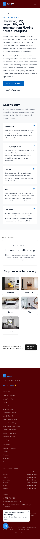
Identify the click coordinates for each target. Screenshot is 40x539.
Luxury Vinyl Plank (8, 399)
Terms (23, 533)
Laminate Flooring (8, 409)
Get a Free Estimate (13, 84)
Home (4, 14)
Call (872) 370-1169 (13, 90)
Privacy (17, 533)
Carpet (5, 402)
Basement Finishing (9, 436)
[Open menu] (35, 3)
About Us (6, 455)
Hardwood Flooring (9, 396)
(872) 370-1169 (10, 498)
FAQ (4, 462)
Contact (5, 451)
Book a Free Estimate (9, 448)
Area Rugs (6, 440)
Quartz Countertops (9, 433)
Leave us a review (8, 385)
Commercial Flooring (9, 413)
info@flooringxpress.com (13, 501)
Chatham (33, 513)
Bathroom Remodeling (10, 419)
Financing (6, 458)
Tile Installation (7, 406)
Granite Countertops (9, 430)
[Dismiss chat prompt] (29, 512)
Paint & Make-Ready (9, 416)
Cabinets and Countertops (11, 426)
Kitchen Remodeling (9, 423)
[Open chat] (6, 526)
